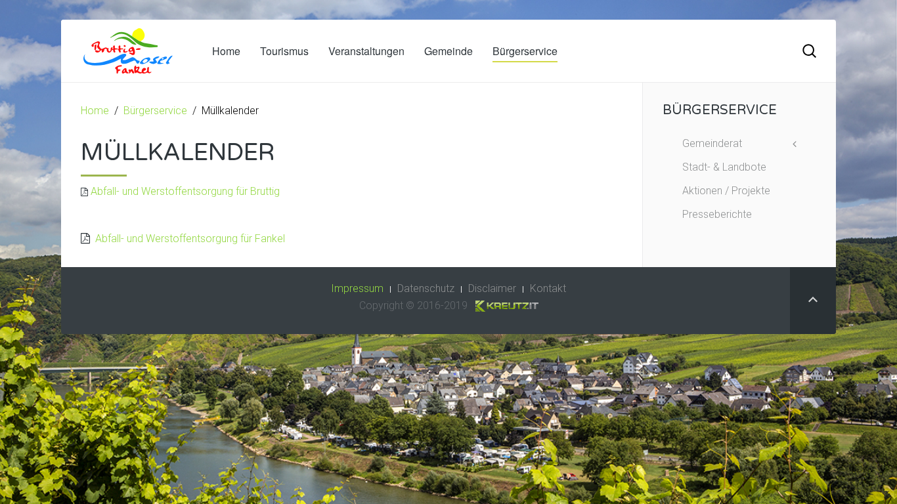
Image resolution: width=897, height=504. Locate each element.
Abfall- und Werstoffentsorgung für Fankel (187, 238)
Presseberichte (717, 214)
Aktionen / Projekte (726, 190)
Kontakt (548, 288)
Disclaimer (492, 288)
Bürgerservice (525, 50)
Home (226, 50)
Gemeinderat (712, 143)
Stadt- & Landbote (724, 167)
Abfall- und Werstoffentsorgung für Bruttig (185, 191)
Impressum (357, 288)
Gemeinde (448, 50)
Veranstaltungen (366, 50)
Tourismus (284, 50)
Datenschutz (425, 288)
